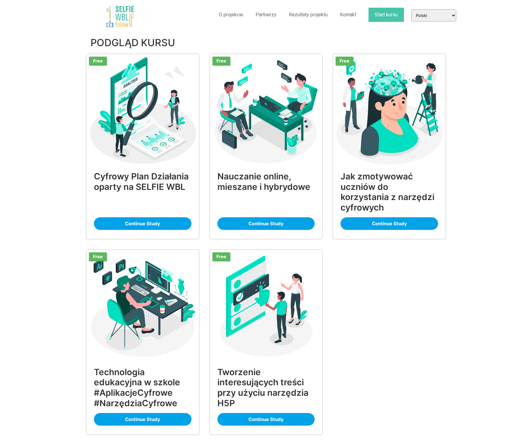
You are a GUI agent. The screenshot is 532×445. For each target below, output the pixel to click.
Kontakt (348, 15)
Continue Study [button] (142, 224)
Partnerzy (266, 15)
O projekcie (231, 15)
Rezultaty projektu (308, 15)
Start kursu (386, 15)
